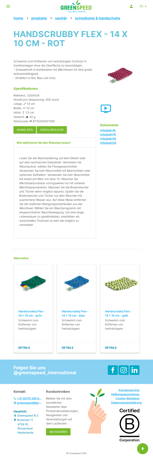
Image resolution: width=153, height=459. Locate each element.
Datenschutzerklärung (126, 402)
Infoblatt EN (108, 142)
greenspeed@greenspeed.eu (37, 402)
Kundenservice (129, 390)
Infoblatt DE (108, 138)
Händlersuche (52, 129)
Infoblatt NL (108, 130)
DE (141, 6)
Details (24, 347)
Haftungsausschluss (125, 394)
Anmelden (25, 129)
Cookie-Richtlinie (127, 398)
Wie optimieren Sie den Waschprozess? (44, 142)
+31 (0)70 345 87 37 (31, 398)
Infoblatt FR (108, 134)
